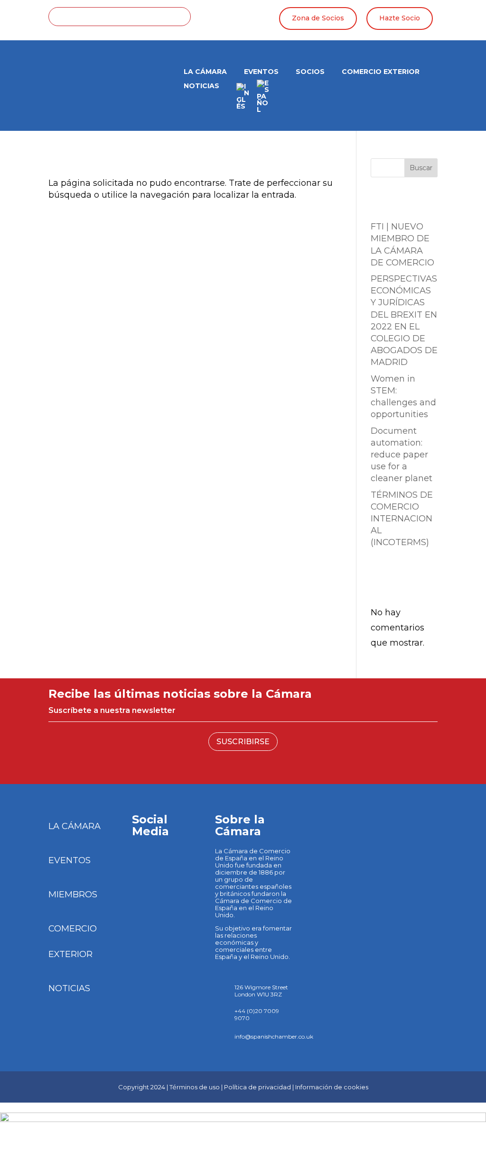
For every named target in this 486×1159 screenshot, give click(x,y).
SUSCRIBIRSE (243, 741)
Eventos (261, 72)
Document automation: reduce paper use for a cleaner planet (401, 455)
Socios (310, 72)
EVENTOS (69, 860)
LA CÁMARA (205, 72)
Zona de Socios (318, 18)
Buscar (421, 168)
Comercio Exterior (381, 72)
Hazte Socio (399, 18)
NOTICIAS (69, 988)
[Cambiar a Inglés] (242, 99)
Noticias (201, 86)
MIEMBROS (72, 894)
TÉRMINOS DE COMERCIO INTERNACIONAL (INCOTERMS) (402, 519)
